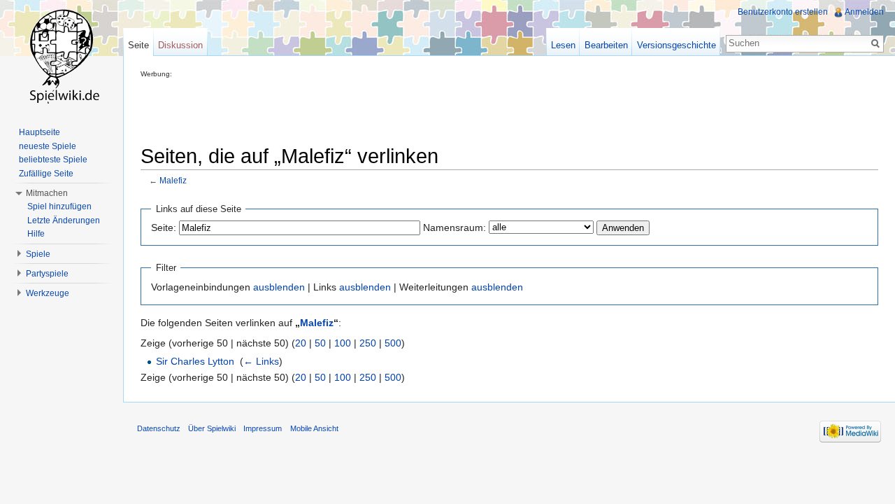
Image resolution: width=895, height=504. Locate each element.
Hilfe (36, 234)
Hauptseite (39, 132)
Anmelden (864, 12)
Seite (138, 45)
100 (342, 343)
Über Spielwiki (212, 428)
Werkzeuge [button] (47, 293)
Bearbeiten (606, 45)
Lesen (563, 45)
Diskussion (180, 45)
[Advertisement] (395, 109)
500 (393, 343)
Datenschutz (158, 428)
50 (320, 343)
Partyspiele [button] (47, 274)
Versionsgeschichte (676, 45)
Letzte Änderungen (63, 220)
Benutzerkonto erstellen (783, 12)
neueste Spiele (47, 146)
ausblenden (279, 287)
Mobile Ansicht (314, 428)
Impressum (262, 428)
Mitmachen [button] (47, 193)
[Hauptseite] (61, 56)
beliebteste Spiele (53, 159)
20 (300, 343)
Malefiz (173, 180)
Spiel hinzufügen (59, 206)
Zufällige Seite (46, 173)
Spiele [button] (38, 254)
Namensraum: (454, 227)
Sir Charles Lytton (195, 361)
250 (367, 343)
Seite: (163, 227)
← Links (261, 361)
